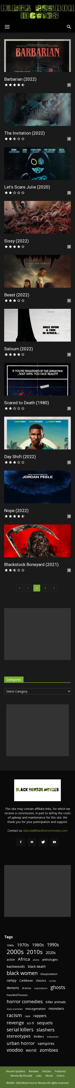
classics (41, 980)
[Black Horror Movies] (37, 10)
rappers (39, 1016)
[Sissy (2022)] (37, 217)
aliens (36, 959)
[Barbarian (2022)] (37, 55)
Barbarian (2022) (20, 79)
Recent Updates (15, 1071)
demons (13, 988)
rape (27, 1016)
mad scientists (14, 1008)
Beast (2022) (16, 294)
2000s (15, 952)
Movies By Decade (21, 1075)
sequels (45, 1023)
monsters (56, 1008)
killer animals (56, 1002)
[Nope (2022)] (37, 487)
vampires (46, 1043)
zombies (49, 1050)
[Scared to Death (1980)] (37, 379)
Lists (38, 1075)
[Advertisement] (37, 634)
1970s (23, 945)
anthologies (50, 959)
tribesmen (53, 1036)
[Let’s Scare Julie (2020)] (37, 163)
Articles (46, 1071)
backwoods (16, 966)
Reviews (33, 1071)
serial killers (20, 1029)
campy (11, 980)
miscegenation (35, 1009)
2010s (35, 952)
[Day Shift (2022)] (37, 433)
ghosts (57, 987)
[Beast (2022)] (37, 271)
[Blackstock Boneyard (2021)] (37, 541)
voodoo (15, 1050)
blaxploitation (49, 974)
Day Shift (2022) (20, 456)
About (49, 1075)
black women (22, 973)
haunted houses (17, 995)
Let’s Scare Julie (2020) (27, 187)
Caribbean (26, 980)
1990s (53, 945)
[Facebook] (20, 842)
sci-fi (30, 1023)
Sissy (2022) (16, 241)
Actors (60, 1075)
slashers (45, 1029)
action (11, 959)
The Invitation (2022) (24, 133)
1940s (10, 945)
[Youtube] (54, 842)
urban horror (21, 1043)
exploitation (41, 988)
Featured (60, 1071)
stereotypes (19, 1036)
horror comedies (25, 1001)
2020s (51, 952)
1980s (38, 945)
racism (14, 1015)
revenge (15, 1022)
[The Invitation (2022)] (37, 109)
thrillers (39, 1036)
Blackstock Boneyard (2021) (31, 564)
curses (52, 980)
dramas (26, 988)
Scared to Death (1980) (26, 402)
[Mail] (32, 842)
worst (31, 1050)
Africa (24, 959)
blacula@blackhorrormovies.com (46, 830)
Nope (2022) (16, 510)
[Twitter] (43, 842)
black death (37, 966)
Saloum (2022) (18, 348)
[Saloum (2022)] (37, 325)
